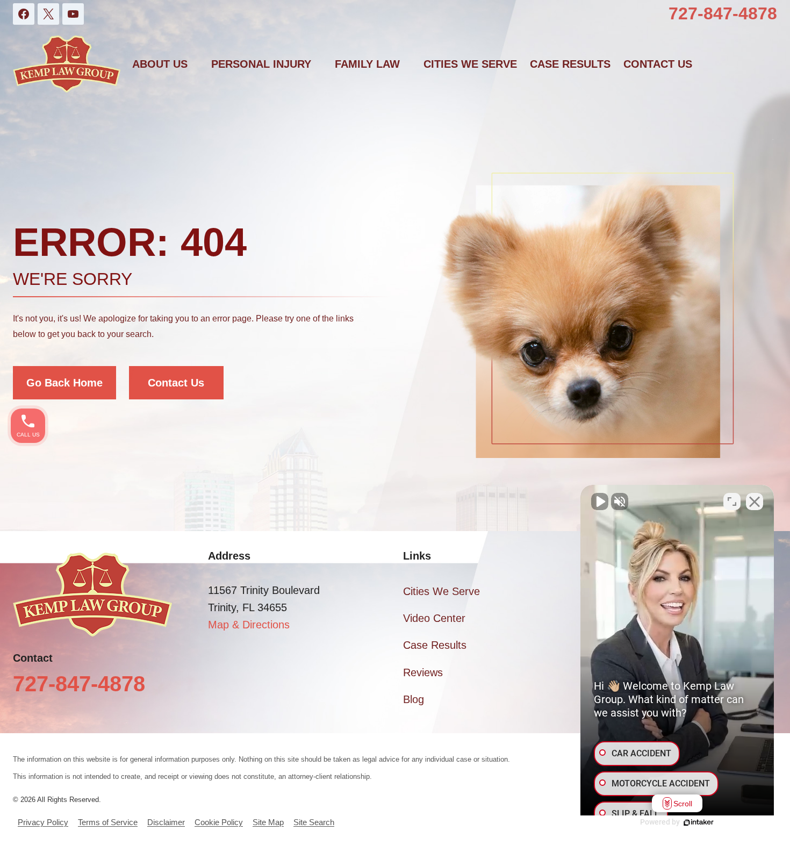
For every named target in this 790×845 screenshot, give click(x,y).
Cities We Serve (470, 64)
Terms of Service (108, 822)
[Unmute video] (599, 501)
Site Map (268, 822)
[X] (48, 14)
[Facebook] (23, 14)
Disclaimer (166, 822)
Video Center (434, 618)
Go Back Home (64, 383)
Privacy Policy (43, 822)
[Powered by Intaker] (699, 822)
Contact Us (176, 383)
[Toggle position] (732, 501)
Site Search (313, 822)
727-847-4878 (723, 13)
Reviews (423, 672)
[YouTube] (73, 14)
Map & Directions (249, 625)
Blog (413, 699)
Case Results (570, 64)
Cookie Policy (219, 822)
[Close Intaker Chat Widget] (754, 501)
